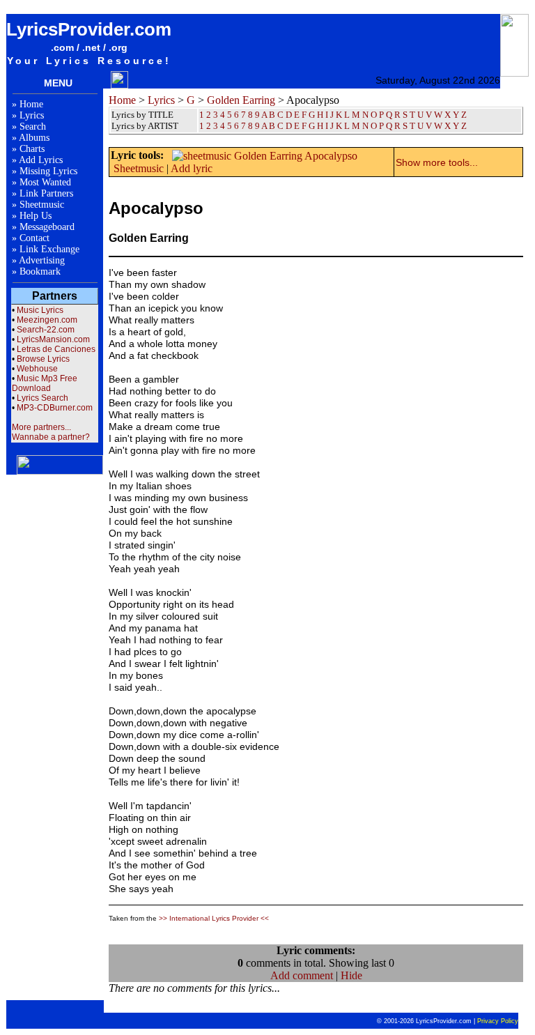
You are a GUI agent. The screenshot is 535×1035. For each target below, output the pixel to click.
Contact (34, 238)
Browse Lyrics (43, 359)
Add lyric (191, 168)
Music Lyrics (40, 310)
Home (31, 104)
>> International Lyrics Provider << (214, 918)
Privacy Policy (497, 1021)
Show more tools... (437, 162)
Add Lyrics (41, 160)
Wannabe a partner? (51, 437)
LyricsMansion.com (53, 339)
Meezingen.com (47, 320)
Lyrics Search (42, 398)
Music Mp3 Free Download (44, 383)
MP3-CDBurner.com (55, 408)
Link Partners (46, 193)
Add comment (301, 975)
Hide (351, 975)
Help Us (36, 215)
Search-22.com (46, 330)
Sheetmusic (42, 204)
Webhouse (37, 369)
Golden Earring (241, 100)
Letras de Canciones (56, 349)
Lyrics (32, 115)
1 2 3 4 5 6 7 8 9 (229, 126)
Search (33, 126)
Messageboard (47, 227)
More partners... (41, 427)
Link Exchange (49, 249)
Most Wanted (45, 182)
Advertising (42, 260)
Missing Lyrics (48, 171)
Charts (32, 149)
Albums (34, 137)
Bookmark (40, 271)
